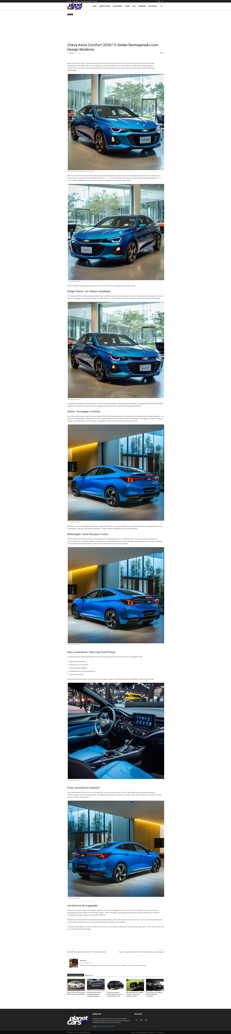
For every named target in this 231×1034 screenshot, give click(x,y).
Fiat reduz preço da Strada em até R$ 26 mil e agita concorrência (154, 994)
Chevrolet (107, 178)
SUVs (134, 6)
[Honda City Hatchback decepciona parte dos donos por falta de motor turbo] (115, 985)
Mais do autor (89, 975)
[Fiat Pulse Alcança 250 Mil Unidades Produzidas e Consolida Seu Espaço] (96, 985)
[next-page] (71, 1000)
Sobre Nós (95, 1)
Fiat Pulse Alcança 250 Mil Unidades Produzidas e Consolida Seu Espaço (94, 994)
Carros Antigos (104, 6)
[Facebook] (156, 1)
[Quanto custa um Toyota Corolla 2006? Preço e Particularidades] (76, 985)
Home (95, 6)
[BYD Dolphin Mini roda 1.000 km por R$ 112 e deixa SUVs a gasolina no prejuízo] (135, 985)
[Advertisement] (115, 29)
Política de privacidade (86, 1)
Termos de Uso (76, 1)
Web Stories (152, 6)
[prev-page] (68, 1000)
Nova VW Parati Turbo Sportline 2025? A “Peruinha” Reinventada (86, 952)
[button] (161, 6)
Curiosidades (117, 6)
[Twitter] (73, 57)
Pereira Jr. (71, 53)
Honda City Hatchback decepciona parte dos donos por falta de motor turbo (114, 994)
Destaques (70, 14)
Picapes (127, 6)
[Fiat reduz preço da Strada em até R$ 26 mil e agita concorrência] (155, 985)
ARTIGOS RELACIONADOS (75, 975)
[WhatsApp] (162, 1)
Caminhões (142, 6)
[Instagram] (159, 1)
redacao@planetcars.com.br (106, 1026)
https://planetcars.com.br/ (86, 963)
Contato (69, 1)
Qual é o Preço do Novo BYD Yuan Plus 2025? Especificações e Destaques (141, 952)
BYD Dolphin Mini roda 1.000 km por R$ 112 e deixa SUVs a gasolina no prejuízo (134, 994)
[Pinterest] (77, 57)
